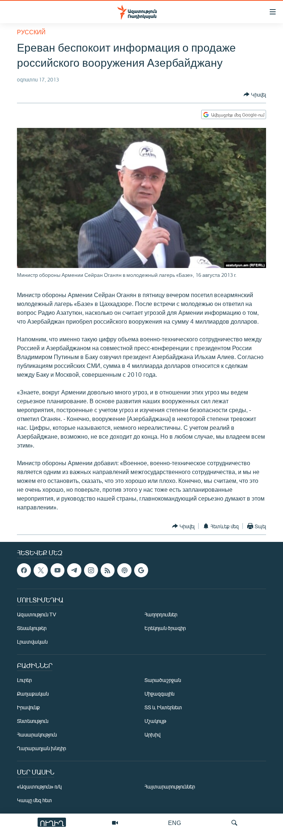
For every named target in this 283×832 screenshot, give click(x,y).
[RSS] (108, 570)
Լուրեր (24, 680)
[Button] (255, 94)
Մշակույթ (155, 721)
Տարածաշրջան (162, 680)
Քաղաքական (33, 694)
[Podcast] (124, 570)
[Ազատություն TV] (115, 823)
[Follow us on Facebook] (24, 570)
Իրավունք (28, 707)
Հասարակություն (37, 735)
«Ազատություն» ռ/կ (39, 787)
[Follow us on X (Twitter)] (41, 570)
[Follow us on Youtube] (57, 570)
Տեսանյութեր (31, 628)
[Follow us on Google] (141, 570)
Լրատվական (32, 642)
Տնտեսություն (32, 721)
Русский (31, 31)
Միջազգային (159, 694)
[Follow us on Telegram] (74, 570)
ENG (174, 822)
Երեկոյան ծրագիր (165, 628)
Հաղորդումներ (160, 615)
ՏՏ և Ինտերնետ (163, 707)
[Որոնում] (234, 823)
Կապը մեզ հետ (34, 800)
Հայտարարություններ (169, 787)
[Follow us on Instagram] (91, 570)
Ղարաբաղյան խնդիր (41, 748)
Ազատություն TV (36, 615)
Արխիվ (152, 735)
